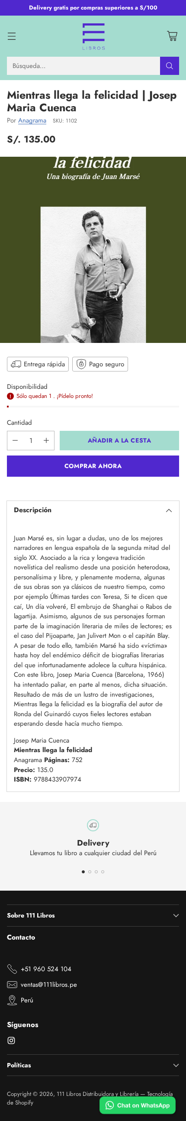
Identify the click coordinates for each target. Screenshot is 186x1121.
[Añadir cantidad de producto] (46, 440)
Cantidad (19, 422)
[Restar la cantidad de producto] (15, 440)
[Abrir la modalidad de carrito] (172, 36)
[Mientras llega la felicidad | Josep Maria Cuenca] (93, 250)
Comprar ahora (93, 466)
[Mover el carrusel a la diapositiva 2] (89, 871)
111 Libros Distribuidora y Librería (97, 1094)
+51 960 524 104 (46, 969)
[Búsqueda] (169, 66)
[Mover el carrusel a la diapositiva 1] (83, 871)
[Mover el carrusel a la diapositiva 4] (102, 871)
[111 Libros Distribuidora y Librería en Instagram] (11, 1042)
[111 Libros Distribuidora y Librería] (93, 36)
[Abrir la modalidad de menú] (11, 36)
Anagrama (32, 120)
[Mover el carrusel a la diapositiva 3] (96, 871)
